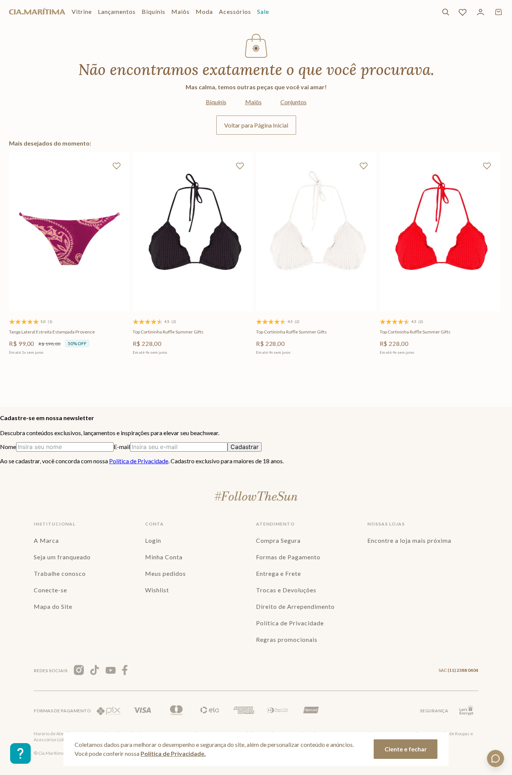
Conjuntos (293, 101)
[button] (37, 281)
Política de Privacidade (138, 460)
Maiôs (253, 101)
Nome (8, 446)
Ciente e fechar (406, 748)
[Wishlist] (462, 12)
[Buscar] (445, 12)
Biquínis (216, 101)
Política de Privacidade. (173, 753)
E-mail (122, 446)
